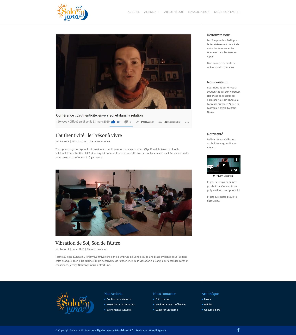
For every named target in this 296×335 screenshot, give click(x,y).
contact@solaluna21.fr (120, 330)
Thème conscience (99, 141)
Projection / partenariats (121, 304)
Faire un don (163, 299)
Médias (208, 304)
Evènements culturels (119, 309)
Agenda (150, 12)
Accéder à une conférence (171, 304)
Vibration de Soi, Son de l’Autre (88, 243)
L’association (199, 12)
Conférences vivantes (119, 299)
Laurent (64, 141)
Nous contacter (227, 12)
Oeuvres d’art (212, 309)
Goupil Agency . (158, 330)
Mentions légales (95, 330)
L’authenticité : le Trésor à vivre (89, 135)
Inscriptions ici (231, 190)
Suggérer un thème (167, 309)
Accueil (134, 12)
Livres (207, 299)
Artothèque (174, 12)
